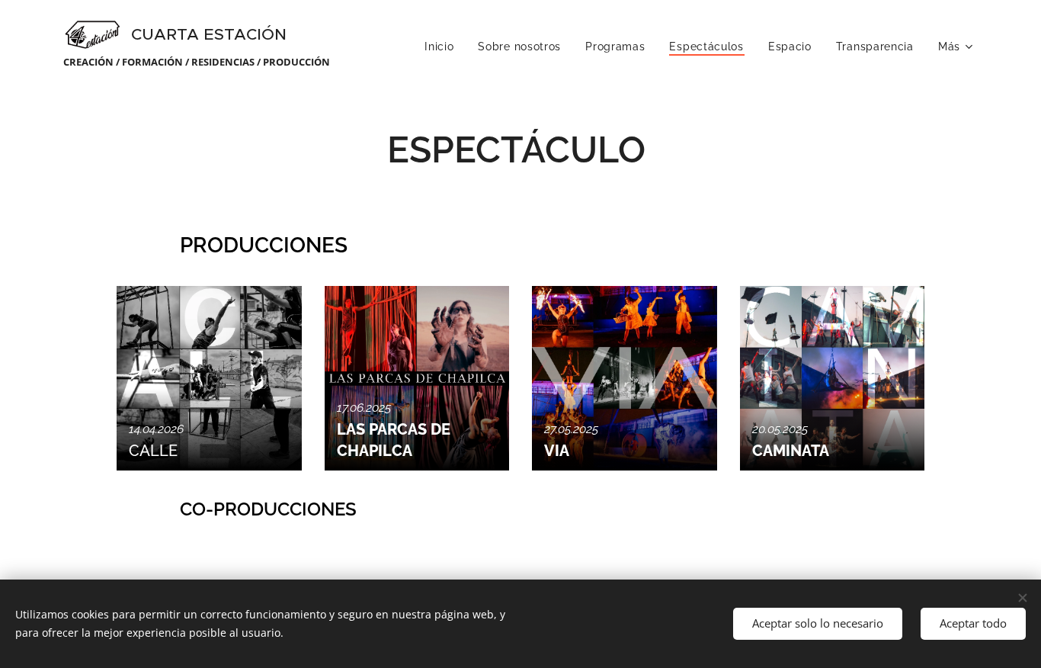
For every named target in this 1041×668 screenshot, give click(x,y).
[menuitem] (443, 46)
